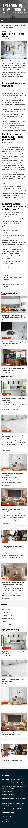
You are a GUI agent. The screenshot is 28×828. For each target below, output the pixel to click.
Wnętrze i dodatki (6, 394)
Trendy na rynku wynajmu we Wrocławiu (12, 473)
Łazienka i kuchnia (7, 31)
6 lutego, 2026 (6, 550)
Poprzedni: (12, 277)
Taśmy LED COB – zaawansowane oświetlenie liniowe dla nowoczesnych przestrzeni (13, 583)
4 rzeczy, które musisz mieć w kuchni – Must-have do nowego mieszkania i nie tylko (13, 316)
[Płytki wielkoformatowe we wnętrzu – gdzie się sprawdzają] (14, 387)
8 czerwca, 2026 (7, 402)
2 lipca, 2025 (6, 345)
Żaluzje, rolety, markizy (7, 791)
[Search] (26, 20)
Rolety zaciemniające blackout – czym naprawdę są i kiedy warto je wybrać (12, 509)
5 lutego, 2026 (6, 586)
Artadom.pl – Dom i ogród (14, 7)
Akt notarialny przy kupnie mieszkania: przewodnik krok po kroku (12, 547)
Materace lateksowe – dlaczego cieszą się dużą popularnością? (13, 436)
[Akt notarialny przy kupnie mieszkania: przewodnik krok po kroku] (14, 535)
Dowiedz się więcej (6, 412)
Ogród (4, 621)
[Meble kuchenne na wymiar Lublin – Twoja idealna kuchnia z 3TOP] (14, 357)
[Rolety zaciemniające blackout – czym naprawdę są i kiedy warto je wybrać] (14, 497)
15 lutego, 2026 (6, 475)
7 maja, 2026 (6, 438)
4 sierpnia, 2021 (7, 38)
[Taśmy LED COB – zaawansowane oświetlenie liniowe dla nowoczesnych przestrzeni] (14, 572)
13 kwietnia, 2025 (7, 372)
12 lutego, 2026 (6, 511)
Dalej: (12, 284)
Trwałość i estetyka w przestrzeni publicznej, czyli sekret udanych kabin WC (14, 342)
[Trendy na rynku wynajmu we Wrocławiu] (14, 462)
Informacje (5, 469)
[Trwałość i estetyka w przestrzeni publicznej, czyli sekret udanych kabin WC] (14, 331)
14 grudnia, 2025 (7, 319)
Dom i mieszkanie (6, 609)
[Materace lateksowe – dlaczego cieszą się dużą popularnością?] (14, 424)
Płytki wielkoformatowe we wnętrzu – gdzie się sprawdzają (13, 399)
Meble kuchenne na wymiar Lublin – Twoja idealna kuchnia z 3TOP (13, 369)
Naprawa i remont (7, 618)
